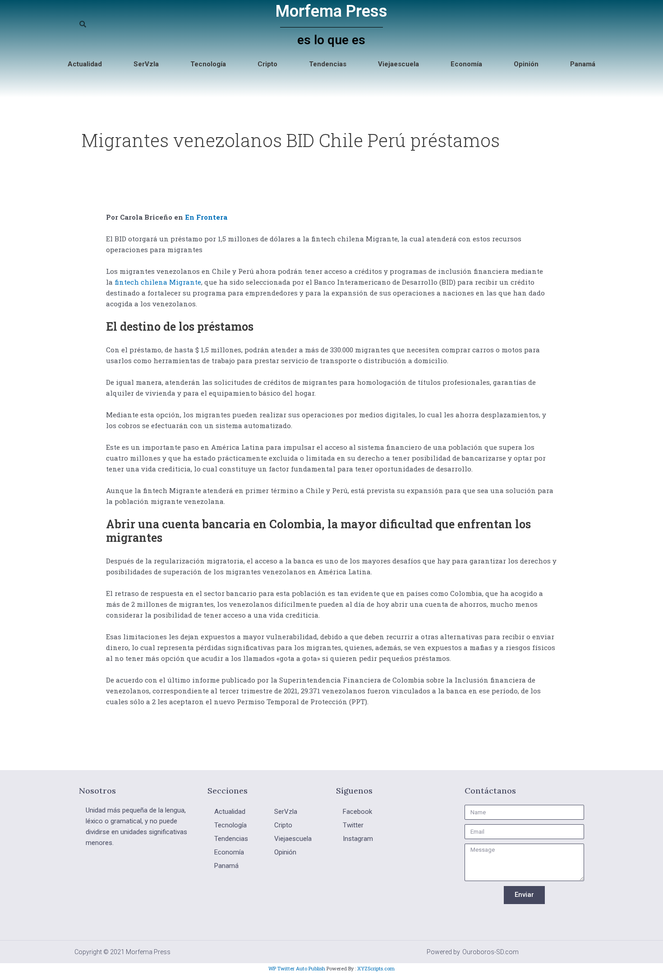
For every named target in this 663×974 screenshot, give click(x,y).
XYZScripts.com (376, 968)
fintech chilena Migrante (158, 281)
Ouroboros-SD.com (490, 952)
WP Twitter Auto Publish (296, 968)
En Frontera (206, 217)
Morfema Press (331, 11)
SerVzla (146, 64)
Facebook (357, 812)
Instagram (358, 839)
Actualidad (85, 64)
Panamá (582, 64)
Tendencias (327, 64)
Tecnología (208, 64)
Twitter (353, 825)
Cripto (267, 64)
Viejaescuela (398, 64)
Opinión (526, 64)
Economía (466, 64)
